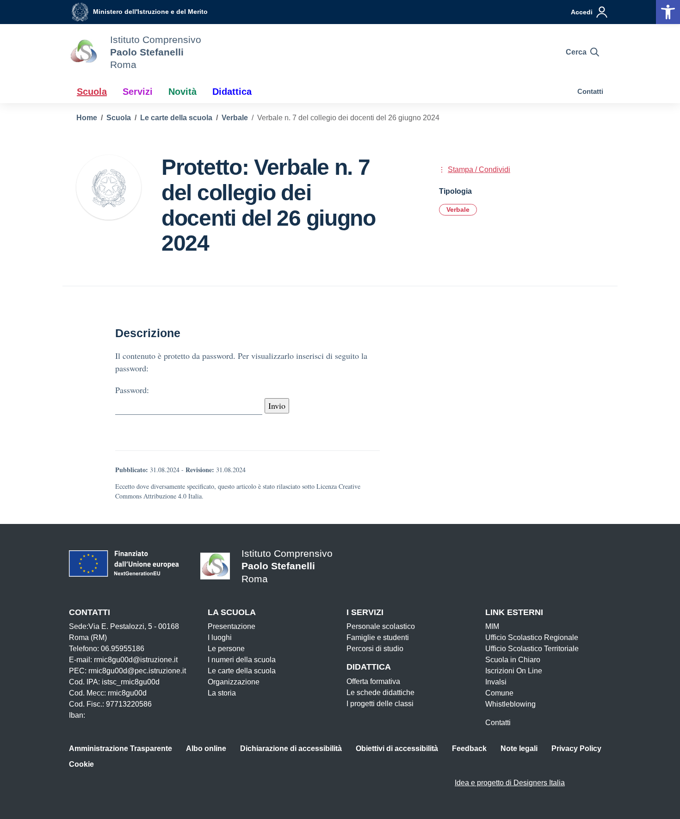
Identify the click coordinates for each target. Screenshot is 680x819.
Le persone (226, 649)
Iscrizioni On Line (513, 671)
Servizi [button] (138, 91)
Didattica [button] (232, 91)
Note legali (519, 748)
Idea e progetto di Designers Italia (510, 783)
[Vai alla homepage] (84, 52)
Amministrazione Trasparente (120, 748)
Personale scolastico (380, 626)
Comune (499, 693)
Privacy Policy (576, 748)
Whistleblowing (510, 704)
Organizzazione (234, 682)
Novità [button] (182, 91)
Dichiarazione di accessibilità (291, 748)
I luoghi (220, 637)
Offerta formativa (373, 681)
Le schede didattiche (380, 692)
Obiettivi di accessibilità (397, 748)
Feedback (469, 748)
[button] (668, 12)
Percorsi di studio (374, 649)
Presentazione (231, 626)
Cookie (81, 764)
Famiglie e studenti (377, 637)
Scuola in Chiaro (512, 660)
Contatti (590, 91)
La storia (222, 693)
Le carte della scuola (242, 671)
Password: (132, 389)
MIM (492, 626)
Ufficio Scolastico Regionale (531, 637)
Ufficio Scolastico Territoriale (532, 649)
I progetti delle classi (380, 704)
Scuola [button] (92, 91)
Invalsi (496, 682)
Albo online (206, 748)
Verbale (458, 209)
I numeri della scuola (242, 660)
